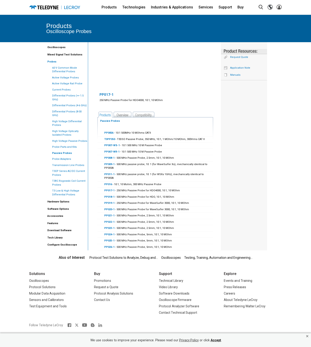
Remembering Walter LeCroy (244, 306)
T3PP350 (109, 139)
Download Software (59, 230)
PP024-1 (109, 234)
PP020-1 (109, 209)
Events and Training (238, 280)
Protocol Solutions (42, 287)
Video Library (168, 287)
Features (52, 223)
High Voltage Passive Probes (69, 141)
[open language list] (270, 7)
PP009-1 (109, 164)
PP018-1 (109, 196)
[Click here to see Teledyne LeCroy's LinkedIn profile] (100, 325)
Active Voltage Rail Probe (67, 83)
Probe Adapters (61, 159)
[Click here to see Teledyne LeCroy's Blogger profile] (92, 325)
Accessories (55, 216)
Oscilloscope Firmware (175, 299)
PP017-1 (109, 190)
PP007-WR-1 (112, 151)
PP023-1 (109, 228)
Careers (229, 293)
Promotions (102, 280)
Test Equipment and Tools (48, 306)
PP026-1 (109, 247)
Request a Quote (106, 287)
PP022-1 (109, 221)
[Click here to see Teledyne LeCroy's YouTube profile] (84, 325)
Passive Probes (62, 153)
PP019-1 (109, 203)
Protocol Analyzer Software (179, 306)
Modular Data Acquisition (47, 293)
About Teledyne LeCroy (240, 299)
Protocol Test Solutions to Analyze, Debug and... (123, 257)
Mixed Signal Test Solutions (64, 54)
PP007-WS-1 (112, 145)
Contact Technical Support (178, 312)
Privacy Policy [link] (189, 340)
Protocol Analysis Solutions (113, 293)
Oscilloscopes (56, 47)
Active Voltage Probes (65, 77)
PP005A (109, 132)
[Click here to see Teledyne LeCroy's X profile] (77, 325)
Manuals (235, 74)
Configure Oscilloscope (62, 244)
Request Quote (239, 57)
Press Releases (235, 287)
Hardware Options (58, 201)
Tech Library (55, 237)
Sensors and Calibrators (46, 299)
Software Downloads (174, 293)
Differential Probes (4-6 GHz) (69, 105)
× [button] (307, 336)
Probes (51, 61)
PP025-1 (109, 240)
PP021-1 (109, 215)
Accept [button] (216, 340)
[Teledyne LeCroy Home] (54, 7)
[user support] (279, 7)
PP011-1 (109, 174)
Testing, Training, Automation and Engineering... (218, 257)
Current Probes (61, 89)
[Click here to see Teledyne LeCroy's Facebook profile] (69, 325)
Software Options (58, 208)
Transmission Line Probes (68, 165)
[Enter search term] (261, 7)
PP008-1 (109, 157)
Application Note (240, 67)
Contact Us (102, 299)
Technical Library (171, 280)
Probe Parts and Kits (64, 146)
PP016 (108, 184)
